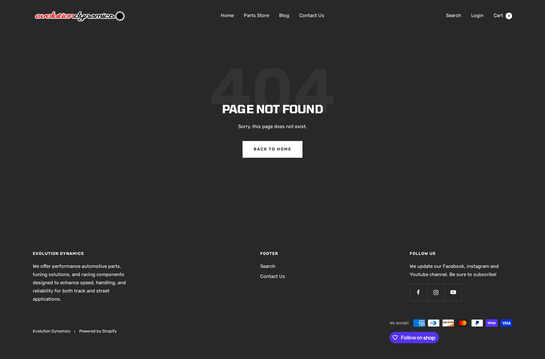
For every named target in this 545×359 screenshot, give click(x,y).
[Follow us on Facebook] (418, 292)
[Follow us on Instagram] (435, 292)
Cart (502, 15)
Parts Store (256, 15)
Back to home (272, 149)
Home (227, 15)
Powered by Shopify (98, 331)
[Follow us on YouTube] (453, 292)
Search (453, 15)
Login (477, 15)
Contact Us (311, 15)
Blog (284, 15)
